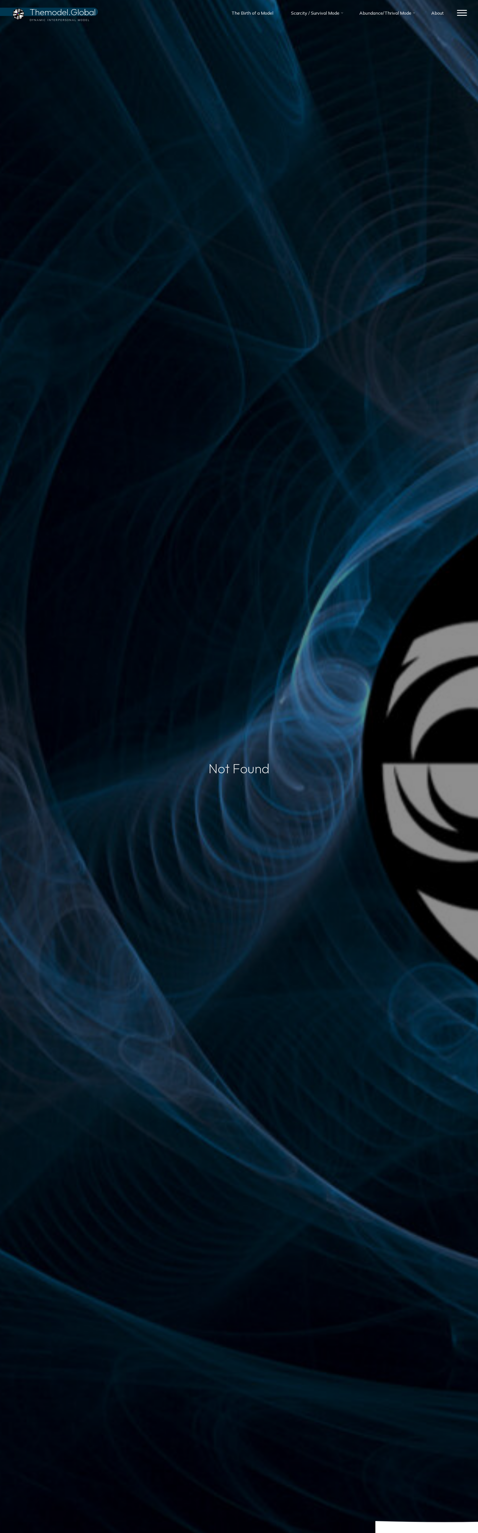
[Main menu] (462, 13)
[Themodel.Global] (18, 13)
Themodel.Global (63, 11)
